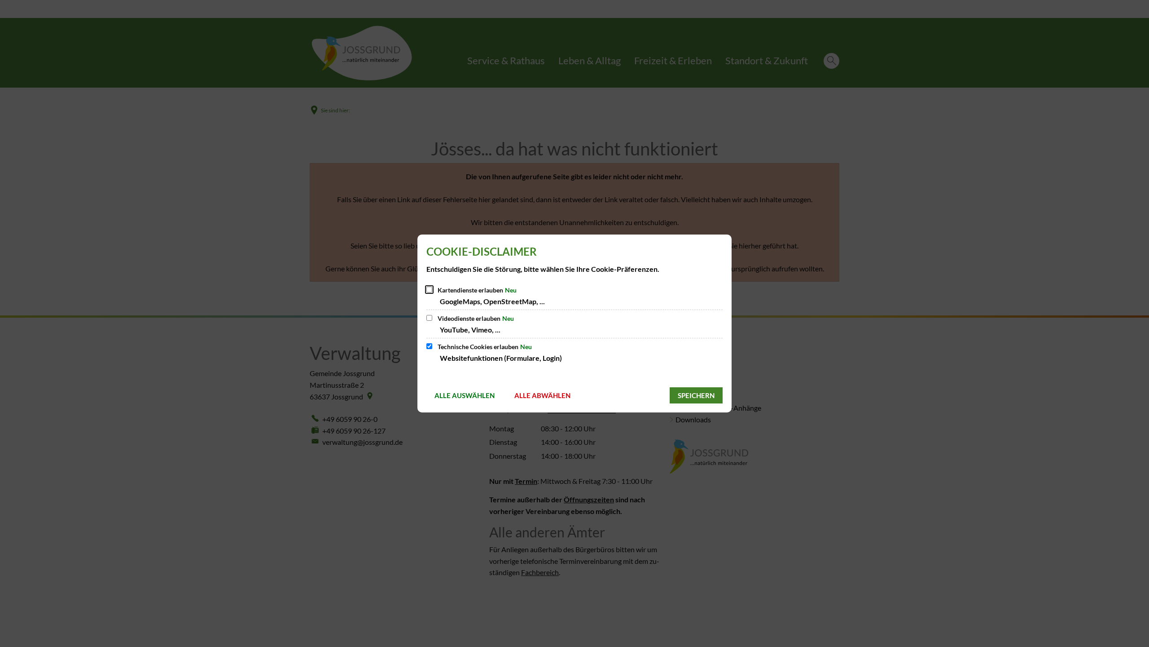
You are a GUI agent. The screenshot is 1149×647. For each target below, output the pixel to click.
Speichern (696, 395)
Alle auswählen (464, 395)
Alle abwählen (542, 395)
